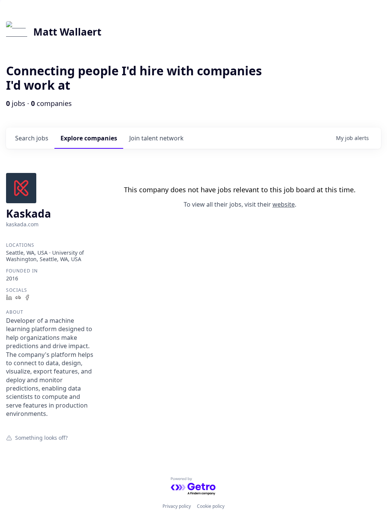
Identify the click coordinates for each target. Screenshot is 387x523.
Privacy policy (177, 506)
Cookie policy (210, 506)
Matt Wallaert (67, 32)
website (283, 204)
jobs (31, 138)
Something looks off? (41, 437)
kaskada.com (22, 224)
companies (88, 138)
